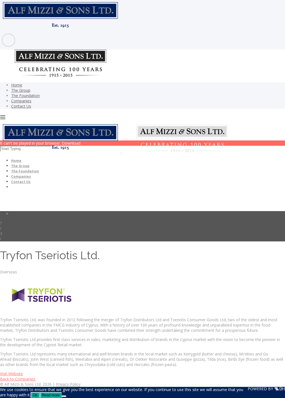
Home (16, 85)
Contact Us (21, 106)
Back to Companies (17, 379)
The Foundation (25, 95)
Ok (35, 395)
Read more (51, 395)
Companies (21, 100)
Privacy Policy (68, 384)
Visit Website (11, 373)
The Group (20, 90)
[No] (64, 396)
